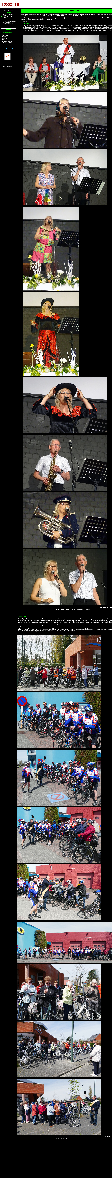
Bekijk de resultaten (7, 42)
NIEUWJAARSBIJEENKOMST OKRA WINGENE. (9, 22)
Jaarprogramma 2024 (7, 66)
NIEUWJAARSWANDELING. (9, 23)
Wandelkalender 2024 (8, 68)
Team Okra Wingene (7, 65)
